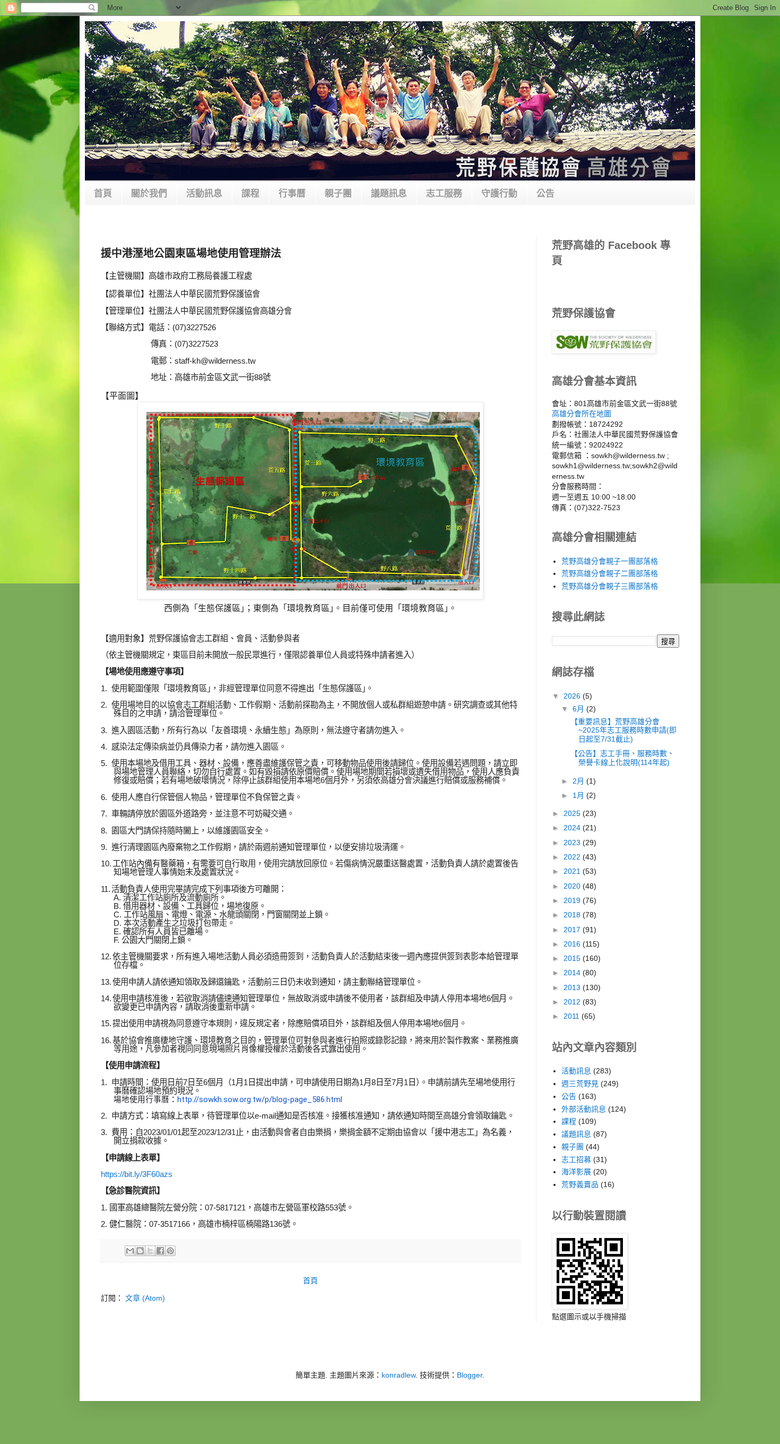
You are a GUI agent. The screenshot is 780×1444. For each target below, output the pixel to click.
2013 (573, 987)
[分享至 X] (150, 1250)
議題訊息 (389, 193)
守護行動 (499, 193)
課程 (250, 193)
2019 (573, 900)
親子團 (338, 193)
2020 (573, 886)
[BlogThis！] (140, 1250)
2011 (573, 1016)
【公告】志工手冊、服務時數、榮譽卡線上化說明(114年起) (622, 758)
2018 (573, 914)
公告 (545, 193)
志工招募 (576, 1159)
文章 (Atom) (145, 1298)
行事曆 (292, 193)
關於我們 (149, 193)
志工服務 (444, 193)
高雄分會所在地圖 (581, 413)
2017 (573, 929)
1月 (579, 795)
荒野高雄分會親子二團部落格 (609, 573)
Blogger (469, 1375)
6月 (579, 708)
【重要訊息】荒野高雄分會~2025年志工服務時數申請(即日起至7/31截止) (623, 730)
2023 (573, 842)
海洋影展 (576, 1171)
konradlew (398, 1375)
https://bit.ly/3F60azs (136, 1174)
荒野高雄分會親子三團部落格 (609, 586)
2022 (573, 857)
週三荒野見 (580, 1083)
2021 (573, 871)
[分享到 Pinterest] (170, 1250)
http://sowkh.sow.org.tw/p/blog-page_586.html (259, 1099)
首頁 (103, 193)
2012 (573, 1002)
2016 (573, 944)
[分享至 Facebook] (160, 1250)
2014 (573, 972)
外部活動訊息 (583, 1109)
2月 (579, 781)
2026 (573, 696)
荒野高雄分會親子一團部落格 (609, 561)
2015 (573, 958)
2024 (573, 827)
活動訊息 (204, 193)
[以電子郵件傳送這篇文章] (130, 1250)
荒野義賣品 (580, 1184)
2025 (573, 813)
